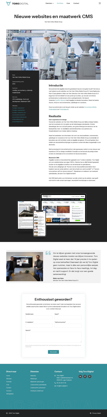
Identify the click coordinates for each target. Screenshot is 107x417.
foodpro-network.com (19, 112)
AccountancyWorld (90, 107)
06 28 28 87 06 (61, 383)
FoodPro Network (60, 100)
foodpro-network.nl (18, 108)
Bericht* (28, 330)
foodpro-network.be (18, 110)
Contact (76, 3)
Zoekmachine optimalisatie (38, 385)
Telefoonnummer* (60, 322)
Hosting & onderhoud (36, 391)
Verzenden (53, 352)
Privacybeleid (54, 345)
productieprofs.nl (17, 121)
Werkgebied (9, 394)
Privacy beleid (96, 413)
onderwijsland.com (18, 119)
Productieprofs (63, 109)
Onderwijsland (53, 109)
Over (68, 3)
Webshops (33, 378)
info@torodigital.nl (62, 386)
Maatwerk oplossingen (37, 381)
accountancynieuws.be (19, 117)
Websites (33, 375)
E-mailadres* (29, 322)
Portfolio (60, 3)
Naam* (57, 314)
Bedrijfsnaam (29, 314)
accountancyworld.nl (18, 115)
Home (8, 375)
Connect (8, 391)
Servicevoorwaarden (66, 345)
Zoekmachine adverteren (37, 388)
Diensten (49, 3)
